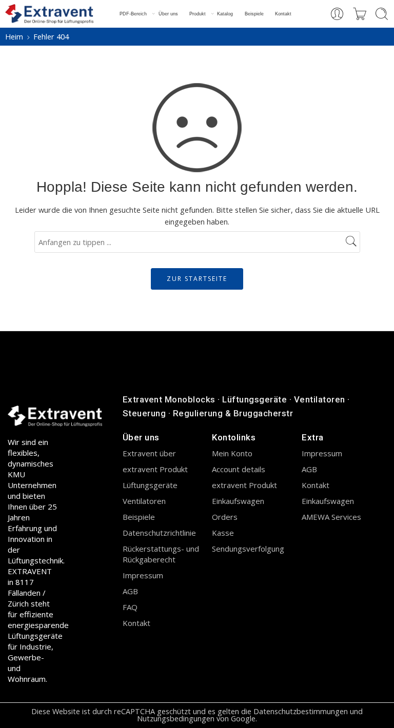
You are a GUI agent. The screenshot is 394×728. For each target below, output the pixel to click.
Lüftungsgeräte (150, 485)
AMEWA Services (331, 517)
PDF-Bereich (133, 13)
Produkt (197, 13)
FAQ (130, 607)
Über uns (168, 13)
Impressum (143, 575)
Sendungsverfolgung (248, 548)
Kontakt (283, 13)
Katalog (225, 13)
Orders (225, 517)
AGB (130, 591)
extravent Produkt (155, 469)
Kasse (223, 533)
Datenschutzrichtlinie (159, 533)
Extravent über (149, 453)
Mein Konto (232, 453)
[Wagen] (359, 14)
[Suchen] (382, 14)
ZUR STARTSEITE (197, 278)
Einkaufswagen (238, 501)
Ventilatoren (144, 501)
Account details (238, 469)
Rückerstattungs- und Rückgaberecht (161, 553)
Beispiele (254, 13)
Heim (14, 37)
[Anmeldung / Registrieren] (337, 14)
